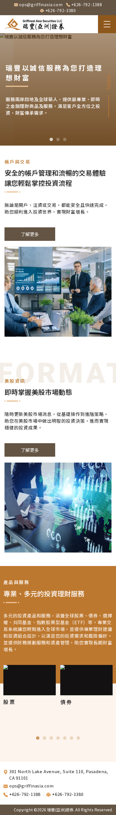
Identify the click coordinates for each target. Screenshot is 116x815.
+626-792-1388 (86, 4)
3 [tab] (64, 139)
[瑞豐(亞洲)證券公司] (34, 24)
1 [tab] (51, 139)
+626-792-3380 (60, 10)
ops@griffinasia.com (41, 4)
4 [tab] (58, 738)
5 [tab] (64, 738)
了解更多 (30, 234)
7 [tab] (78, 738)
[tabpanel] (58, 89)
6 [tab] (71, 738)
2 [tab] (58, 139)
